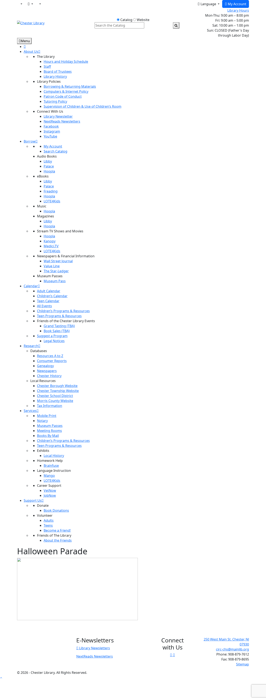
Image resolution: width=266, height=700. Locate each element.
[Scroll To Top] (1, 677)
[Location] (21, 4)
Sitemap (242, 664)
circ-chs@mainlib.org (232, 649)
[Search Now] (176, 25)
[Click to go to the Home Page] (30, 22)
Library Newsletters (94, 648)
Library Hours (238, 10)
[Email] (30, 4)
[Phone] (40, 4)
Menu (25, 41)
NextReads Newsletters (94, 656)
